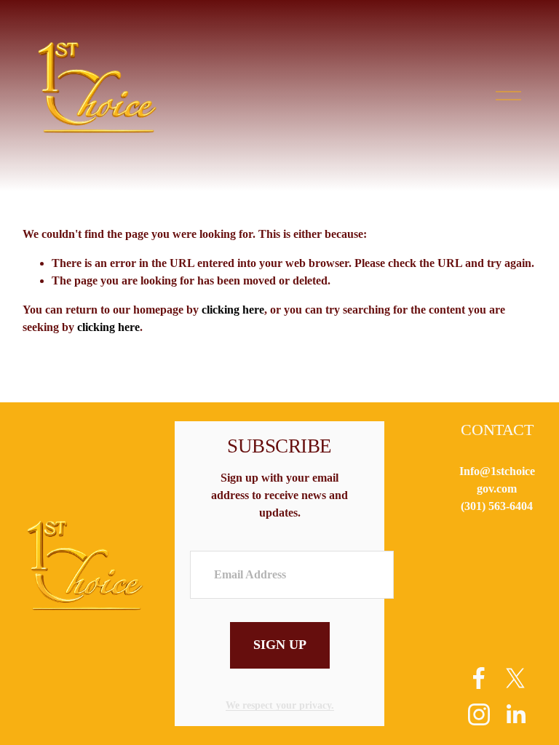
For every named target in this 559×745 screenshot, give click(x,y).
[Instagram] (479, 714)
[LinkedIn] (515, 714)
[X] (515, 678)
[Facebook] (479, 678)
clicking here (233, 309)
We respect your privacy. (280, 705)
